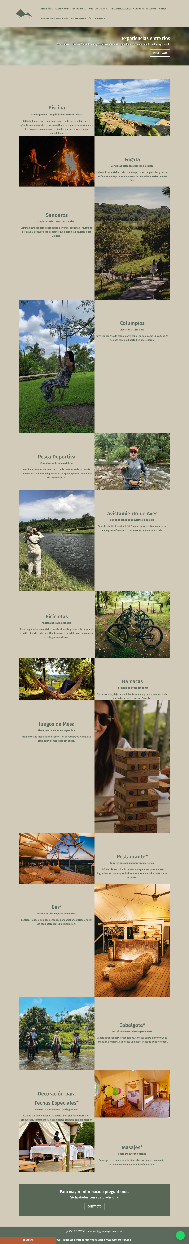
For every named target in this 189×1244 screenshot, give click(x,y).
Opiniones (99, 18)
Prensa (162, 9)
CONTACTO (94, 1206)
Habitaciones (62, 9)
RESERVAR (160, 53)
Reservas (151, 9)
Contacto (138, 9)
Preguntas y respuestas (54, 18)
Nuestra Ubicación (81, 18)
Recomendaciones (121, 9)
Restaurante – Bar (82, 9)
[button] (180, 1235)
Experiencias (102, 9)
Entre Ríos (47, 9)
